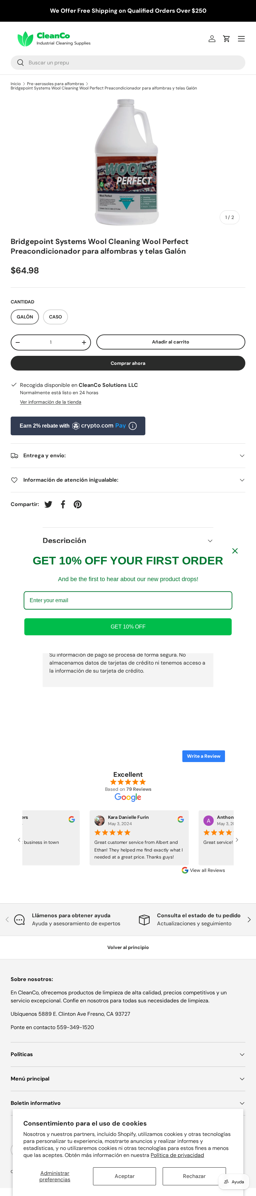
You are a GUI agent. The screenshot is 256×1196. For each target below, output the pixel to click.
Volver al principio (128, 947)
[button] (226, 38)
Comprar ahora (128, 363)
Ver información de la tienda (50, 402)
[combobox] (128, 62)
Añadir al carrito (170, 342)
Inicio (16, 84)
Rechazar (194, 1176)
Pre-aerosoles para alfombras (55, 84)
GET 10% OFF (128, 627)
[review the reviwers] (68, 821)
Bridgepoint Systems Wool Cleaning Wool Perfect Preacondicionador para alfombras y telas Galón (104, 88)
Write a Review (203, 756)
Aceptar (125, 1176)
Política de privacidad (177, 1155)
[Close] (235, 551)
